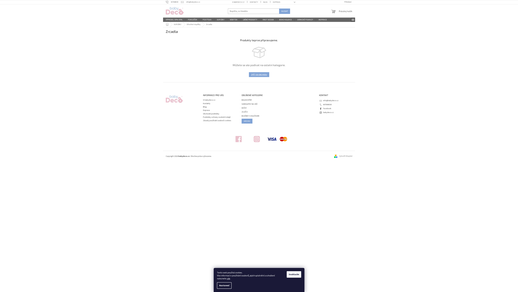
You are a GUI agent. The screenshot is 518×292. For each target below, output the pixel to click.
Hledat (284, 11)
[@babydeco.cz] (238, 139)
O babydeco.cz (238, 2)
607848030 (327, 104)
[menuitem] (174, 20)
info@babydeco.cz (330, 100)
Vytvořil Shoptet (345, 156)
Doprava (276, 2)
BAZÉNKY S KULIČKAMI (250, 116)
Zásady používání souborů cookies (217, 120)
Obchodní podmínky (211, 113)
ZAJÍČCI (245, 112)
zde (228, 278)
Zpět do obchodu (259, 74)
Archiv (247, 121)
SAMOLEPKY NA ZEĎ (249, 104)
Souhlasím (294, 274)
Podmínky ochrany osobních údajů (216, 117)
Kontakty (254, 2)
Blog (265, 2)
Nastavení (224, 285)
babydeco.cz (328, 112)
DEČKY (244, 108)
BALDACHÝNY (247, 100)
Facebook (327, 108)
